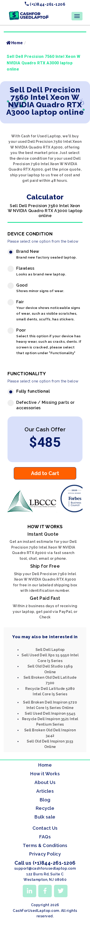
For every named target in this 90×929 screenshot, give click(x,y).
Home (17, 42)
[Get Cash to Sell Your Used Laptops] (29, 12)
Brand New (46, 254)
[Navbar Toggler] (77, 16)
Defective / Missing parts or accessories (45, 405)
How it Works (45, 773)
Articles (45, 791)
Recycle (45, 808)
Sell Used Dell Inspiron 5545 (50, 713)
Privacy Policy (45, 853)
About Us (45, 782)
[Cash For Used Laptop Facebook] (45, 891)
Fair (48, 310)
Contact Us (45, 828)
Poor (49, 341)
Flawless (41, 271)
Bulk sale (45, 816)
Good (40, 288)
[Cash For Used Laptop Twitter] (61, 891)
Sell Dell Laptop (50, 650)
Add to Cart (45, 473)
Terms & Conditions (45, 845)
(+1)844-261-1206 (47, 4)
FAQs (45, 836)
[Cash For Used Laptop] (33, 511)
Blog (45, 799)
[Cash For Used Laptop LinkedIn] (29, 891)
